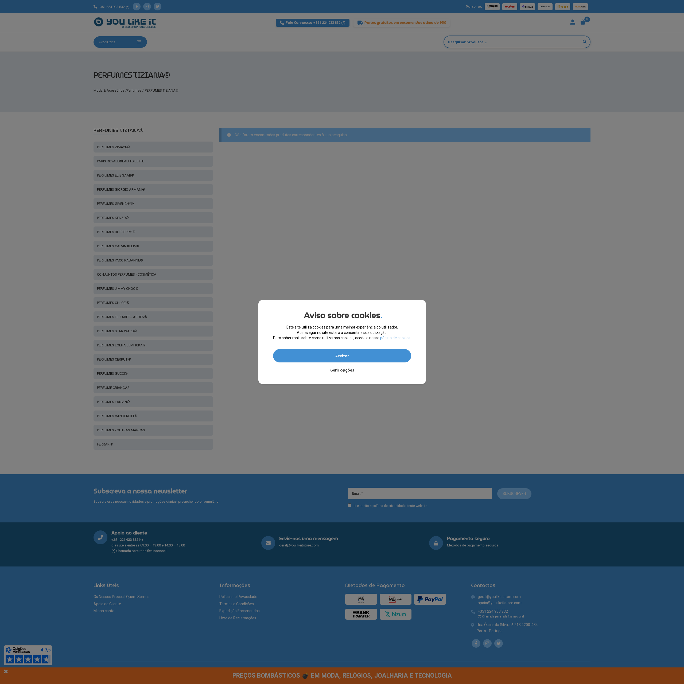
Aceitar (342, 355)
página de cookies (395, 338)
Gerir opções (342, 370)
